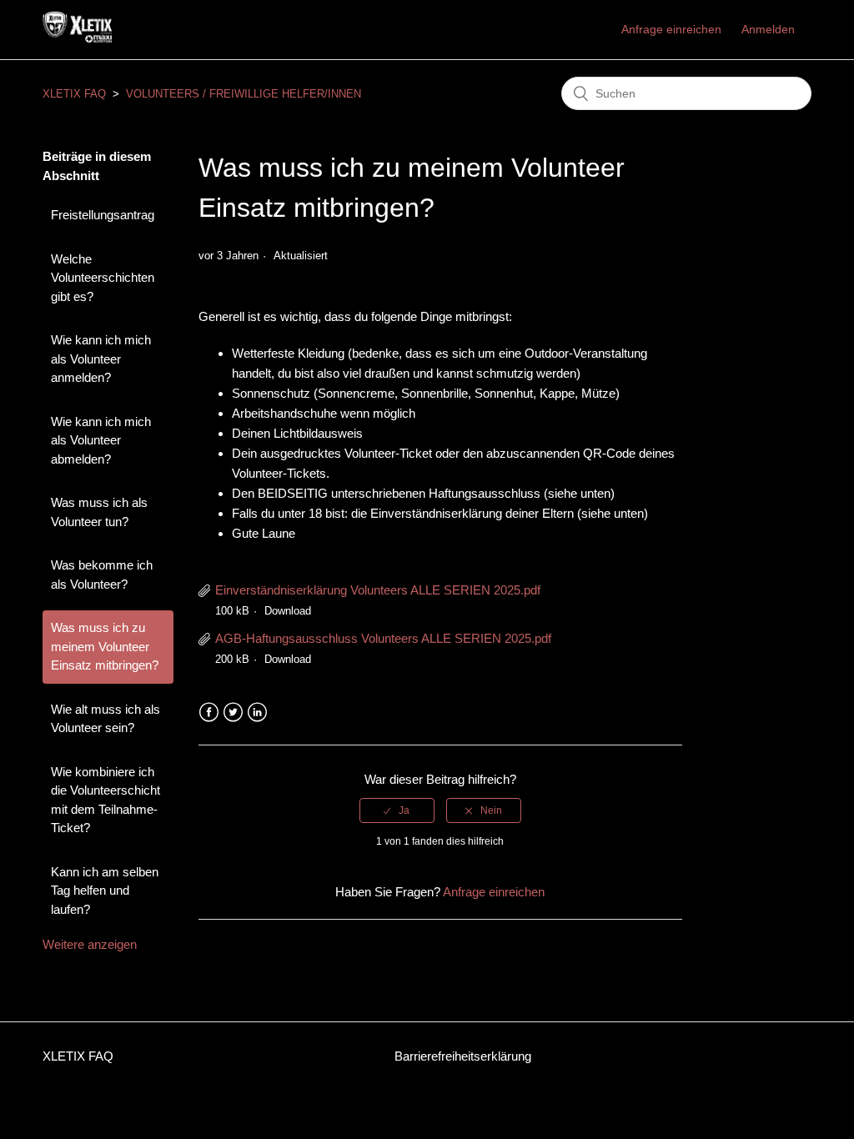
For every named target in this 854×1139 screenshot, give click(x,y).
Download (287, 611)
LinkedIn (257, 712)
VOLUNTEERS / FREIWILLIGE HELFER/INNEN (243, 94)
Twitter (233, 712)
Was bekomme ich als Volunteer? (102, 574)
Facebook (208, 712)
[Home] (77, 38)
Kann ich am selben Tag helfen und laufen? (104, 890)
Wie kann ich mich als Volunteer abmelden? (101, 440)
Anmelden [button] (768, 29)
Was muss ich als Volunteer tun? (99, 512)
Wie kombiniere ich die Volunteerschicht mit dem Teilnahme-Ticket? (105, 800)
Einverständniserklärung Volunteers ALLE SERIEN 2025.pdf (377, 590)
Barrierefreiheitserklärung (462, 1056)
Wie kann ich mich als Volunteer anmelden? (101, 358)
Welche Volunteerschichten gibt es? (102, 278)
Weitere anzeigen (90, 944)
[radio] (397, 810)
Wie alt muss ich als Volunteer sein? (105, 718)
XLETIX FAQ (74, 94)
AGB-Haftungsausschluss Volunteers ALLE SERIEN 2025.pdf (383, 638)
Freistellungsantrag (102, 215)
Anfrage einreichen (671, 29)
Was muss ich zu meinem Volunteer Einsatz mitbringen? (104, 646)
